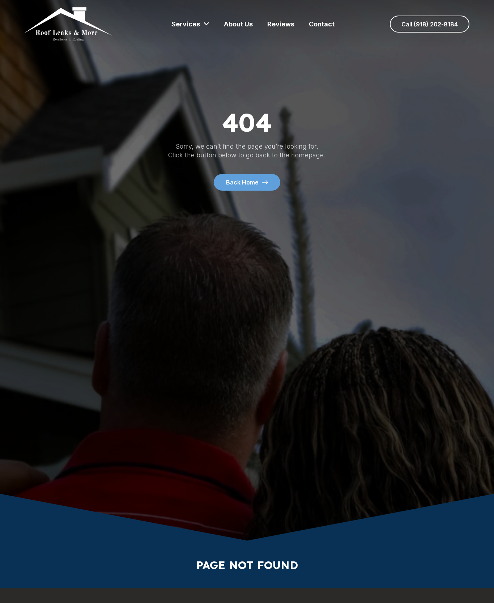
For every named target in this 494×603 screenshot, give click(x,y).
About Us (238, 24)
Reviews (280, 24)
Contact (322, 24)
